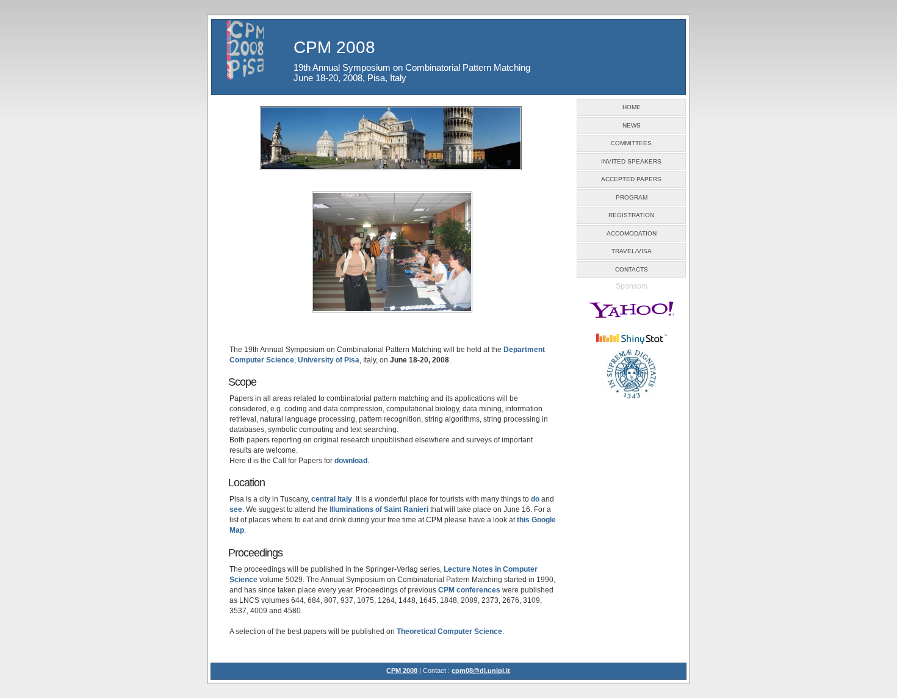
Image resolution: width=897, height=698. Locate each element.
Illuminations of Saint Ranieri (379, 509)
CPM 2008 (401, 670)
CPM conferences (469, 590)
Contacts (631, 269)
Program (631, 197)
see (235, 509)
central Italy (331, 499)
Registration (631, 215)
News (631, 125)
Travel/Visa (631, 251)
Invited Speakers (631, 161)
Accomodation (632, 233)
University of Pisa (328, 360)
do (535, 499)
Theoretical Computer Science (449, 631)
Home (631, 107)
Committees (631, 143)
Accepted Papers (631, 179)
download (350, 460)
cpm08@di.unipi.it (481, 670)
